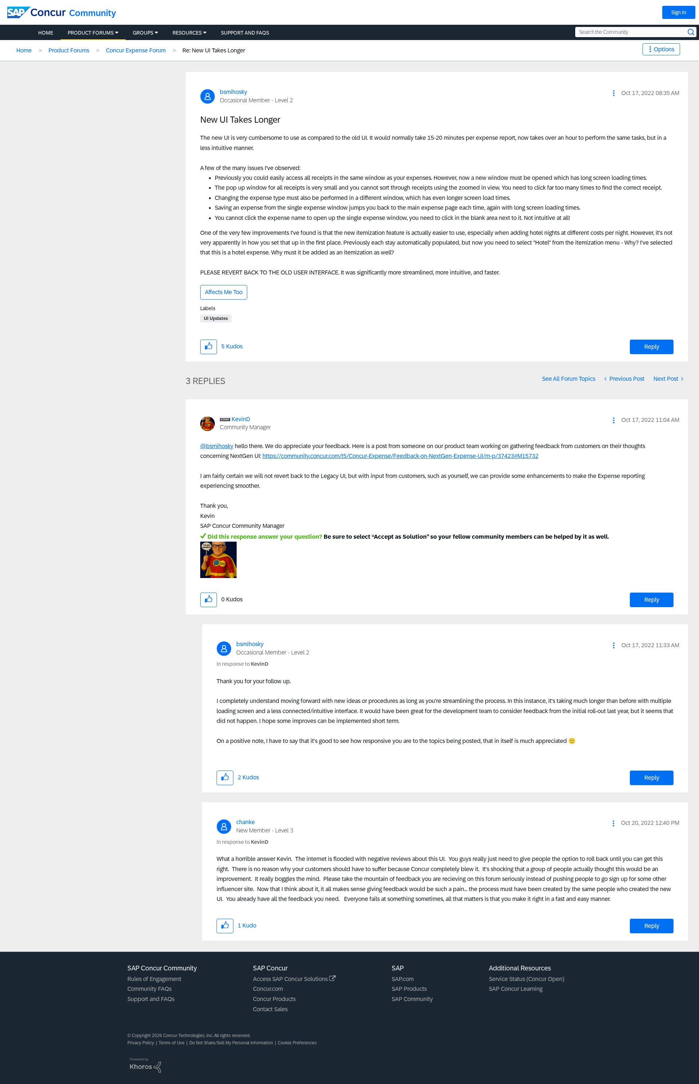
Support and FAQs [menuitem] (245, 33)
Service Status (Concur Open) (526, 979)
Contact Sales (270, 1009)
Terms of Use (172, 1042)
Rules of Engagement (154, 979)
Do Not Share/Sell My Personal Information (231, 1042)
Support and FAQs (150, 999)
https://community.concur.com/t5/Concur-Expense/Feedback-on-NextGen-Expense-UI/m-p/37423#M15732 (400, 456)
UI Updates (216, 318)
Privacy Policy (140, 1042)
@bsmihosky (216, 446)
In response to (242, 664)
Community (92, 13)
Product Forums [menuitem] (91, 33)
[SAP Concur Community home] (36, 12)
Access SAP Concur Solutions (291, 979)
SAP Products (409, 989)
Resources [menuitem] (187, 33)
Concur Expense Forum (136, 50)
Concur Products (274, 999)
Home (24, 50)
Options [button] (664, 49)
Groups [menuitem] (143, 33)
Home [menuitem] (45, 33)
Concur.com (268, 989)
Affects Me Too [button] (223, 292)
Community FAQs (149, 989)
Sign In (678, 12)
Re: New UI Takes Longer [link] (213, 50)
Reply (651, 347)
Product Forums (68, 50)
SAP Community (412, 999)
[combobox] (635, 32)
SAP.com (403, 979)
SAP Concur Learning (515, 989)
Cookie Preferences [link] (297, 1042)
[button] (614, 93)
